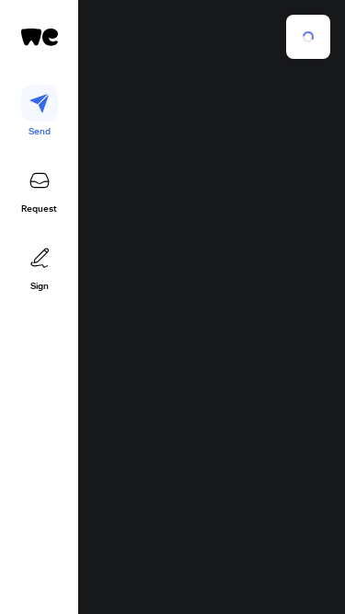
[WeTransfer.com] (39, 37)
